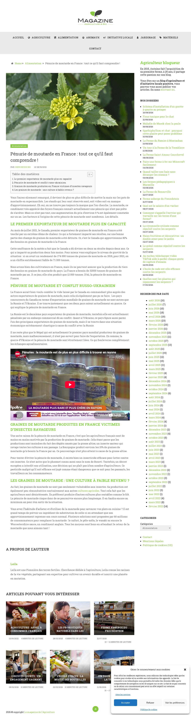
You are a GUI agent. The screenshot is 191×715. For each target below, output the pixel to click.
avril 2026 (155, 316)
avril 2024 (155, 413)
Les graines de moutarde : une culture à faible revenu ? (44, 189)
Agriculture (40, 37)
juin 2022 (154, 490)
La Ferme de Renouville (157, 191)
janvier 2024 (156, 425)
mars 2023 (155, 461)
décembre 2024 (158, 381)
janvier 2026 (156, 328)
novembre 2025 (158, 336)
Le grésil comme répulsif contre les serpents (164, 247)
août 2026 (154, 300)
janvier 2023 (156, 465)
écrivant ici (168, 89)
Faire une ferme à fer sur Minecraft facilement (164, 163)
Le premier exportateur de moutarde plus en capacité (43, 178)
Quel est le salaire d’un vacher (160, 205)
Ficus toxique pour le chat (158, 116)
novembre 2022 (158, 474)
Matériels (170, 37)
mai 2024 (154, 409)
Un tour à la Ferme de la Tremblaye (163, 147)
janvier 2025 (156, 377)
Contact (95, 48)
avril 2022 (155, 498)
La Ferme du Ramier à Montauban (163, 140)
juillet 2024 (155, 401)
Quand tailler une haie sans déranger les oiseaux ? (159, 173)
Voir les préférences (175, 702)
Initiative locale (120, 37)
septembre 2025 (158, 344)
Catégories (146, 523)
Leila (13, 564)
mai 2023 (154, 453)
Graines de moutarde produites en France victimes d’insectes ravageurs (53, 186)
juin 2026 (154, 308)
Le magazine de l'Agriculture (39, 712)
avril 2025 (155, 365)
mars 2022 (155, 502)
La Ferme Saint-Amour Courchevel (163, 154)
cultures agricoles (88, 490)
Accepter (125, 702)
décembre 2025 (157, 332)
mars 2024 (155, 417)
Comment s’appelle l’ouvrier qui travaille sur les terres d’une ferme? (162, 215)
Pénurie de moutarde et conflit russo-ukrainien (40, 182)
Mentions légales (153, 541)
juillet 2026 (155, 304)
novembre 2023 (158, 433)
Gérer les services (122, 694)
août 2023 (154, 441)
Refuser (150, 702)
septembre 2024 (158, 393)
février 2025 (156, 373)
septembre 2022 (158, 482)
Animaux (93, 37)
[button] (185, 669)
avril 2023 (155, 457)
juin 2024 (154, 405)
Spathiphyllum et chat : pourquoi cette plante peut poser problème (162, 132)
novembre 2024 (158, 385)
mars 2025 (155, 369)
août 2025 (154, 348)
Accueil (18, 37)
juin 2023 (154, 449)
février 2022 (156, 506)
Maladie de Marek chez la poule (162, 123)
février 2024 (156, 421)
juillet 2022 (155, 486)
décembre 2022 (157, 469)
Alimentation (67, 37)
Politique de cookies (148, 709)
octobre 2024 (156, 389)
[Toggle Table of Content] (88, 174)
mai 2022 (154, 494)
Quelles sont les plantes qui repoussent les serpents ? (159, 280)
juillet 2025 (155, 352)
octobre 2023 (156, 437)
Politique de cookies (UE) (157, 545)
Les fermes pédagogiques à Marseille (159, 183)
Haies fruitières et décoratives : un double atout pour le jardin (163, 237)
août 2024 (154, 397)
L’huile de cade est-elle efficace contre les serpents (161, 270)
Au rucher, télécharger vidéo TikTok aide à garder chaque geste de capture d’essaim (163, 258)
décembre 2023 (157, 429)
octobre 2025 (156, 340)
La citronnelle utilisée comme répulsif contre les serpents (161, 227)
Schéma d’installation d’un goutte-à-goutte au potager (163, 108)
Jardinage (148, 37)
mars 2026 (155, 320)
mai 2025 (154, 361)
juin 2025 (154, 356)
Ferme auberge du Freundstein (161, 198)
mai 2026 (154, 312)
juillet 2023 (155, 445)
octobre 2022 (156, 478)
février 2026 (156, 324)
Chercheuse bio (23, 167)
